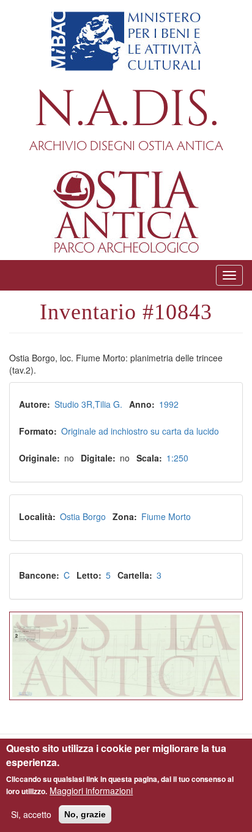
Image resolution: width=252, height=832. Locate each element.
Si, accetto (31, 814)
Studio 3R (73, 404)
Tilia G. (108, 404)
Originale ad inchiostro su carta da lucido (140, 431)
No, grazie (85, 814)
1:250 (177, 458)
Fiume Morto (166, 516)
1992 (169, 404)
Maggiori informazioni (91, 790)
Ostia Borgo (83, 516)
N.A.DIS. (126, 110)
